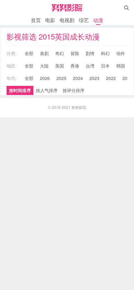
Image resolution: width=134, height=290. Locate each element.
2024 (78, 78)
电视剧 (67, 20)
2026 (45, 78)
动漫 (98, 20)
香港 (74, 66)
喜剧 (44, 53)
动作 (120, 53)
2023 (94, 78)
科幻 (105, 53)
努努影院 (78, 107)
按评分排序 (73, 90)
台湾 (90, 66)
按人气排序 (47, 90)
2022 (111, 78)
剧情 (90, 53)
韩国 (120, 66)
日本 (105, 66)
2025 (61, 78)
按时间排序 (20, 90)
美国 (59, 66)
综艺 (84, 20)
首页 (36, 20)
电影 (50, 20)
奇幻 (59, 53)
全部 (29, 53)
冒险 (74, 53)
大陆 (44, 66)
